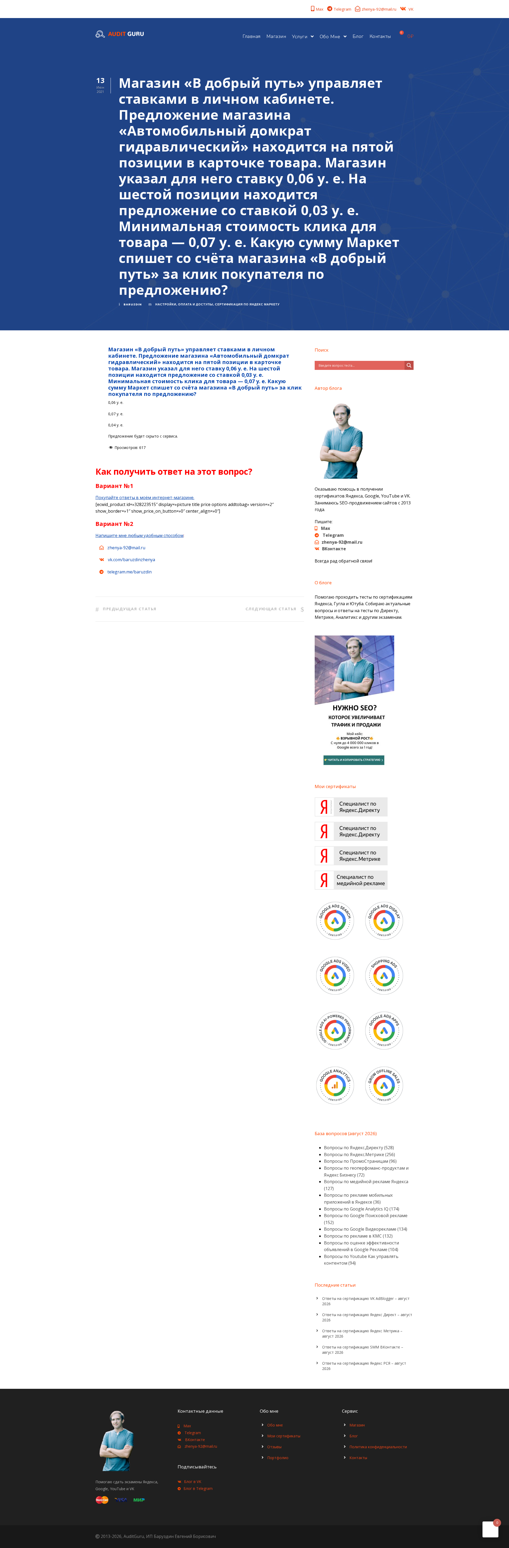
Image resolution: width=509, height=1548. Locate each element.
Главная (252, 36)
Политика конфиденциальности (378, 1446)
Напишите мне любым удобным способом (139, 535)
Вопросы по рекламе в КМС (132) (358, 1236)
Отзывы (274, 1446)
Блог (358, 36)
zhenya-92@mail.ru (379, 9)
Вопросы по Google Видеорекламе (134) (365, 1229)
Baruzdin (133, 304)
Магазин (276, 36)
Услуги (299, 36)
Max (319, 9)
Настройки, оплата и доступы (184, 304)
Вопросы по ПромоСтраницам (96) (360, 1161)
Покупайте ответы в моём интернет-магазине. (144, 497)
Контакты (380, 36)
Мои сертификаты (283, 1435)
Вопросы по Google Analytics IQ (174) (361, 1209)
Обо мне (330, 36)
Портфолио (277, 1457)
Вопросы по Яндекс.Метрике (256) (359, 1154)
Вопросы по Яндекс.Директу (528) (359, 1148)
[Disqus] (199, 709)
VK (411, 9)
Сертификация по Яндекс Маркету (247, 304)
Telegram (342, 9)
